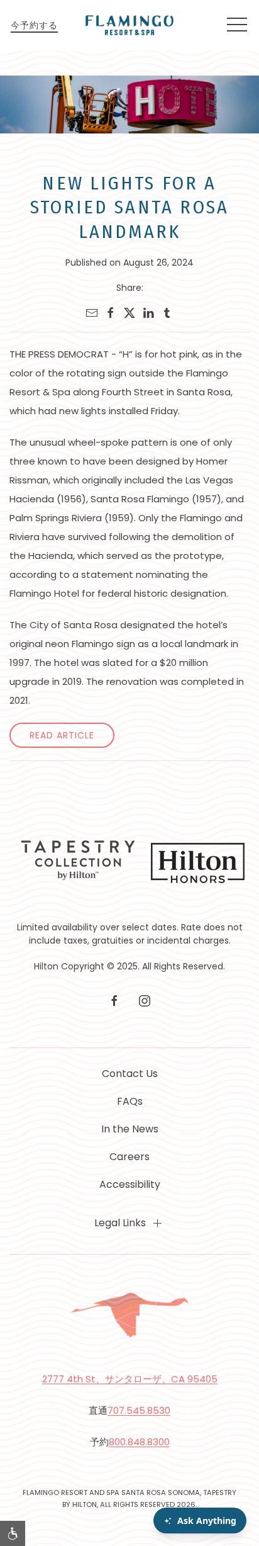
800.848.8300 (139, 1441)
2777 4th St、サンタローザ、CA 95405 (130, 1378)
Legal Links (120, 1223)
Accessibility (129, 1184)
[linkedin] (148, 313)
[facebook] (110, 313)
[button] (237, 25)
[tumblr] (167, 313)
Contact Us (130, 1073)
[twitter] (129, 313)
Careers (129, 1156)
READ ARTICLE (62, 735)
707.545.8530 (138, 1410)
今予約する (34, 25)
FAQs (130, 1101)
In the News (129, 1129)
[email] (91, 313)
